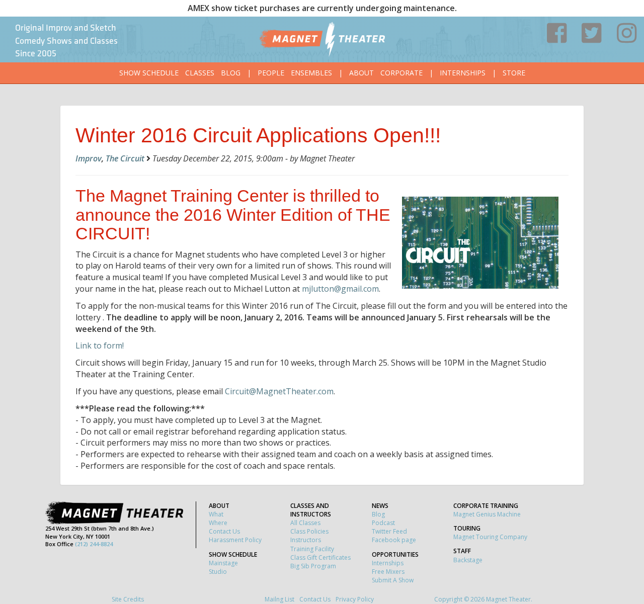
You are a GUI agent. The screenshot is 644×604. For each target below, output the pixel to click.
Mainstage (223, 563)
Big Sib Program (313, 566)
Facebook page (394, 540)
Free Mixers (388, 571)
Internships (463, 72)
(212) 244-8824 (94, 544)
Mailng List (279, 599)
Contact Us (224, 531)
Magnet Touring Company (490, 537)
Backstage (467, 560)
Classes (199, 72)
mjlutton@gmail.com (340, 288)
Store (514, 72)
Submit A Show (393, 580)
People (271, 72)
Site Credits (128, 599)
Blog (230, 72)
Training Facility (312, 549)
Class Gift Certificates (320, 557)
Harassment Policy (235, 540)
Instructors (305, 540)
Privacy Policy (355, 599)
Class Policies (309, 531)
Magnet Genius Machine (487, 514)
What (216, 514)
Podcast (383, 523)
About (361, 72)
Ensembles (311, 72)
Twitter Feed (389, 531)
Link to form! (99, 345)
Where (218, 523)
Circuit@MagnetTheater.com (279, 391)
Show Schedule (149, 72)
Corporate (401, 72)
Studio (218, 571)
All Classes (305, 523)
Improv (88, 158)
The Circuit (125, 158)
